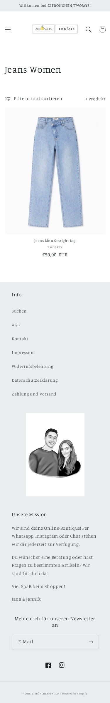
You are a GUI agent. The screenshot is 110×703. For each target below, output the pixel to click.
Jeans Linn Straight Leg (55, 240)
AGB (16, 324)
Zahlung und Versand (34, 393)
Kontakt (20, 338)
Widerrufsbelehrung (32, 366)
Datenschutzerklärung (35, 380)
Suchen (19, 310)
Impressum (23, 352)
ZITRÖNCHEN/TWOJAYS (46, 693)
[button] (7, 29)
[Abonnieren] (91, 642)
